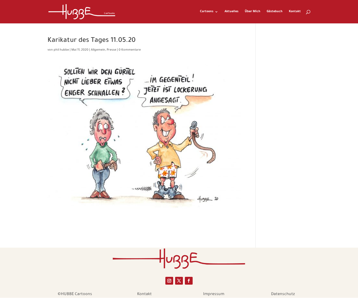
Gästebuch (275, 11)
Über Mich (252, 11)
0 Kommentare (130, 50)
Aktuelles (231, 11)
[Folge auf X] (179, 281)
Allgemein (98, 50)
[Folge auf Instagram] (169, 281)
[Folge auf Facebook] (189, 281)
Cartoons (206, 11)
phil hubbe (61, 50)
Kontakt (295, 11)
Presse (111, 50)
